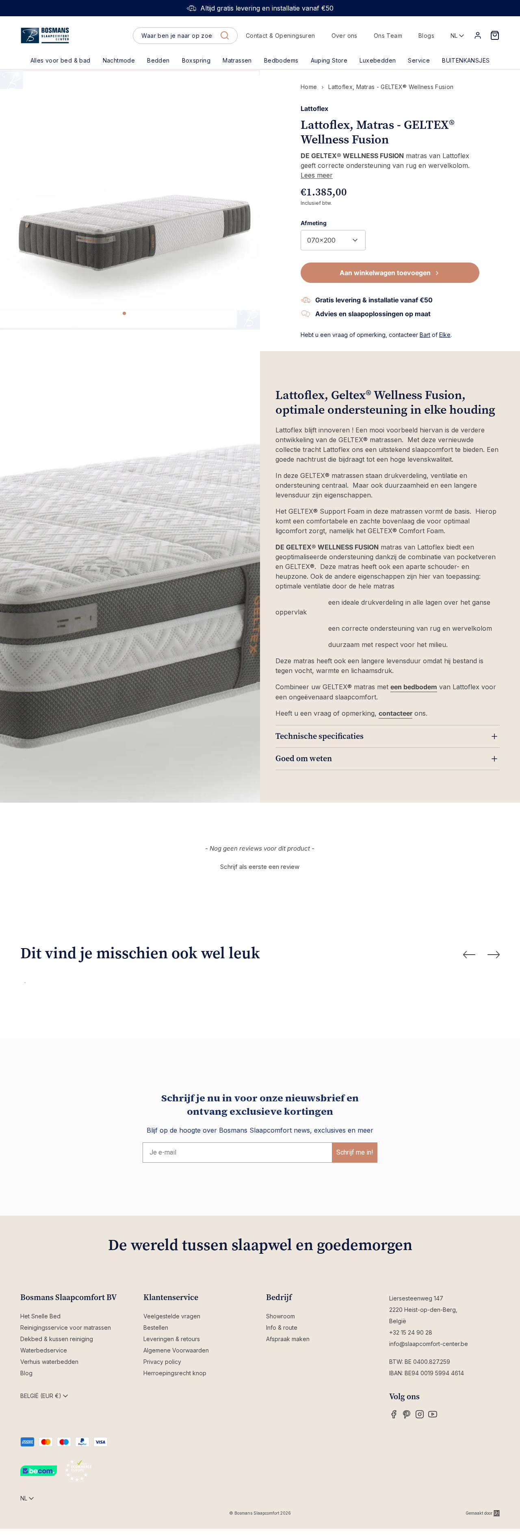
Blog (26, 1373)
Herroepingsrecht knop (174, 1373)
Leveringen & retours (171, 1338)
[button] (158, 60)
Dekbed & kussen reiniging (56, 1338)
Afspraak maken (288, 1338)
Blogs (426, 35)
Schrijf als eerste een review (259, 867)
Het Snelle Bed (40, 1316)
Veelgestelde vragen (171, 1316)
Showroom (280, 1316)
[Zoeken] (225, 35)
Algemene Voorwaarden (176, 1350)
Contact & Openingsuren (280, 35)
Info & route (281, 1327)
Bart (425, 334)
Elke (445, 334)
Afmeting (314, 222)
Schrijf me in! (354, 1152)
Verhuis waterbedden (49, 1361)
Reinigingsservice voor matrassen (65, 1327)
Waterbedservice (43, 1350)
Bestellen (155, 1327)
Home (309, 86)
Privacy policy (162, 1361)
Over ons (345, 35)
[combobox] (185, 35)
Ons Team (388, 35)
